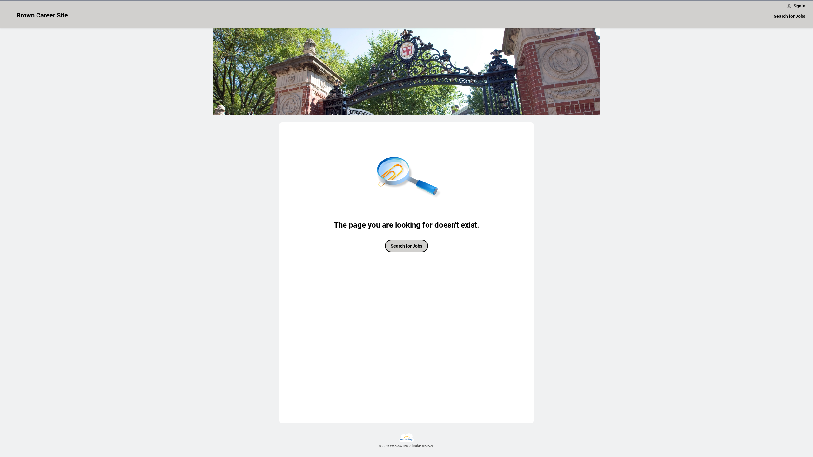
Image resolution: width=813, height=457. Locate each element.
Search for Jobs (789, 16)
